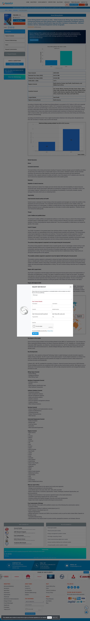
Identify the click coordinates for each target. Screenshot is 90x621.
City (53, 316)
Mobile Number (55, 309)
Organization (35, 316)
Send (36, 333)
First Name (34, 303)
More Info (55, 617)
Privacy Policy (50, 330)
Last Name (54, 303)
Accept (49, 617)
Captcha (34, 322)
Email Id (34, 309)
